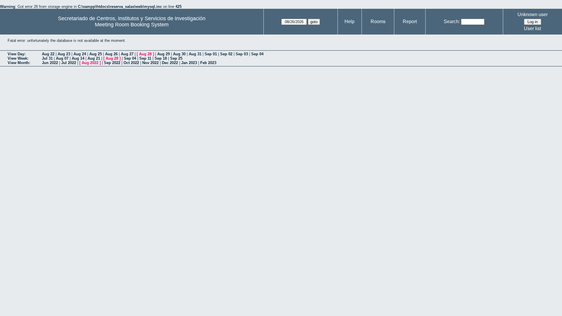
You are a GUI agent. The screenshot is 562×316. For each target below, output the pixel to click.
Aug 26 (111, 54)
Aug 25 (95, 54)
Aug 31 (195, 54)
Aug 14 (78, 58)
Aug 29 (163, 54)
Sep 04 (257, 54)
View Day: (16, 54)
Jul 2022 (68, 63)
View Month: (19, 63)
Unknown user (533, 14)
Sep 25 (176, 58)
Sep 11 (145, 58)
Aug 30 (179, 54)
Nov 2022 (150, 63)
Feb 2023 (208, 63)
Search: (452, 21)
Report (410, 21)
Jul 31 (47, 58)
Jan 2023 (189, 63)
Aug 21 (94, 58)
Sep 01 (211, 54)
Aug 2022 (90, 63)
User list (532, 28)
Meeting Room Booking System (132, 25)
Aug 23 (64, 54)
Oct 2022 (131, 63)
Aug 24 (79, 54)
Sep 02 (226, 54)
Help (349, 21)
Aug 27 (127, 54)
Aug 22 (48, 54)
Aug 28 (145, 54)
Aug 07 (62, 58)
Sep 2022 (112, 63)
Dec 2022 (170, 63)
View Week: (18, 58)
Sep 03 (242, 54)
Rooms (378, 21)
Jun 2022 (50, 63)
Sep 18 (161, 58)
